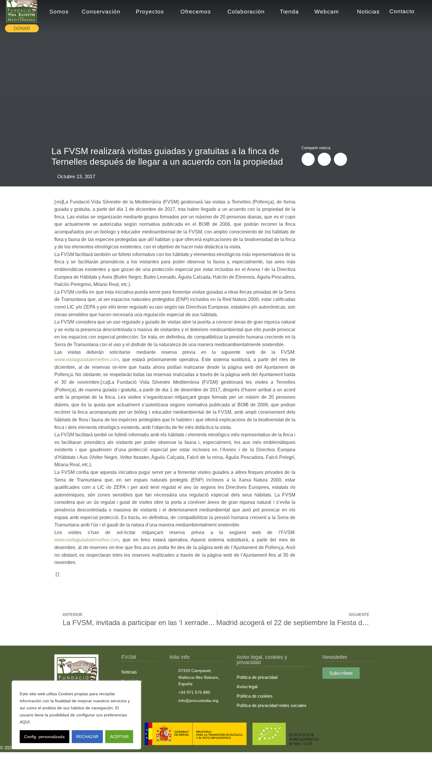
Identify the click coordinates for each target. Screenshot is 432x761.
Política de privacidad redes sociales (272, 705)
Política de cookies (255, 695)
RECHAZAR (87, 736)
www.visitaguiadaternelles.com (86, 359)
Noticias (129, 671)
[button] (308, 159)
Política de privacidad (257, 677)
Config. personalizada (44, 736)
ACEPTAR (119, 736)
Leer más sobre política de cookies (66, 722)
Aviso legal (247, 686)
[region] (76, 715)
